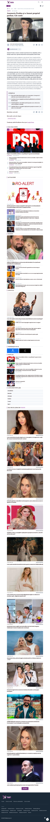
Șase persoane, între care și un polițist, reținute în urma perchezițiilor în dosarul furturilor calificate (28, 370)
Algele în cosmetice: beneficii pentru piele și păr (26, 334)
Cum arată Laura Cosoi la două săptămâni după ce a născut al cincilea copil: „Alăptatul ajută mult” (23, 595)
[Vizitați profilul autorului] (8, 45)
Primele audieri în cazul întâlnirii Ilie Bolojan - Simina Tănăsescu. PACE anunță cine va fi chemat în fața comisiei (29, 229)
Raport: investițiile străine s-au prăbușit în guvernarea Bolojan (23, 153)
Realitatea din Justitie (19, 808)
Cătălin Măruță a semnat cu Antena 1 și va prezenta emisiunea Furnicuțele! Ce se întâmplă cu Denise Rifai (23, 722)
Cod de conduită (27, 801)
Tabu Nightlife (19, 810)
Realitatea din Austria (43, 810)
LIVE (9, 5)
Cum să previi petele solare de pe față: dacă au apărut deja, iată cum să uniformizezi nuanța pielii (28, 329)
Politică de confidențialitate (18, 801)
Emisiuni (11, 173)
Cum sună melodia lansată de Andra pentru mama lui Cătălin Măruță (25, 564)
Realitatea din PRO (34, 810)
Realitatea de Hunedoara (13, 812)
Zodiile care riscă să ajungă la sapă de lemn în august (27, 322)
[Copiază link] (34, 45)
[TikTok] (43, 6)
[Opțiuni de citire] (47, 819)
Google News (30, 122)
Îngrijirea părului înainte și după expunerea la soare (27, 340)
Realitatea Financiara (5, 810)
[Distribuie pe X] (42, 45)
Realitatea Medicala (36, 808)
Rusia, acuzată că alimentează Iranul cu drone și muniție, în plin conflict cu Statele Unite (28, 364)
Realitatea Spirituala (28, 808)
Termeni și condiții (9, 801)
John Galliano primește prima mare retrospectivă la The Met (22, 785)
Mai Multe (25, 788)
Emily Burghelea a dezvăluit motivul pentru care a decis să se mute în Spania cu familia (25, 103)
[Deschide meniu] (42, 2)
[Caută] (38, 2)
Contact (2, 801)
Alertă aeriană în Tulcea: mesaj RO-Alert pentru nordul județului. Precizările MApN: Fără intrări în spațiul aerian (23, 206)
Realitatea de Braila (26, 810)
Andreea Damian (18, 44)
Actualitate (9, 155)
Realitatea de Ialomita (23, 812)
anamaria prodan (12, 118)
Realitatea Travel (13, 810)
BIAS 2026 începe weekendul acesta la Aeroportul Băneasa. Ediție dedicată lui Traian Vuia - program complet (27, 218)
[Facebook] (40, 6)
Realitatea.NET (3, 808)
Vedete (15, 8)
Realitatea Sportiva (11, 808)
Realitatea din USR (4, 812)
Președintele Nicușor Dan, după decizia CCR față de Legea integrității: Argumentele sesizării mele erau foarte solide (25, 167)
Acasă (9, 8)
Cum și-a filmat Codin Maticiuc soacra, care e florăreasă (28, 279)
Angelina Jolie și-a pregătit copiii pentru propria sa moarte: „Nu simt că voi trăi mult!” (26, 107)
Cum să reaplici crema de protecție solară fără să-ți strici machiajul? (25, 319)
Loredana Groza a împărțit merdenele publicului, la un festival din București (25, 99)
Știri (12, 8)
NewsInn (29, 812)
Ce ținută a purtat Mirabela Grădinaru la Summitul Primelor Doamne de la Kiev (27, 211)
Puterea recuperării (14, 171)
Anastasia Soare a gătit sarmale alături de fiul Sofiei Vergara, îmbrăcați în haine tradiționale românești (23, 627)
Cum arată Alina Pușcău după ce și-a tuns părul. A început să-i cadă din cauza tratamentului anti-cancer (25, 96)
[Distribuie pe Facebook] (36, 45)
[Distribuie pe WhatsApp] (39, 45)
